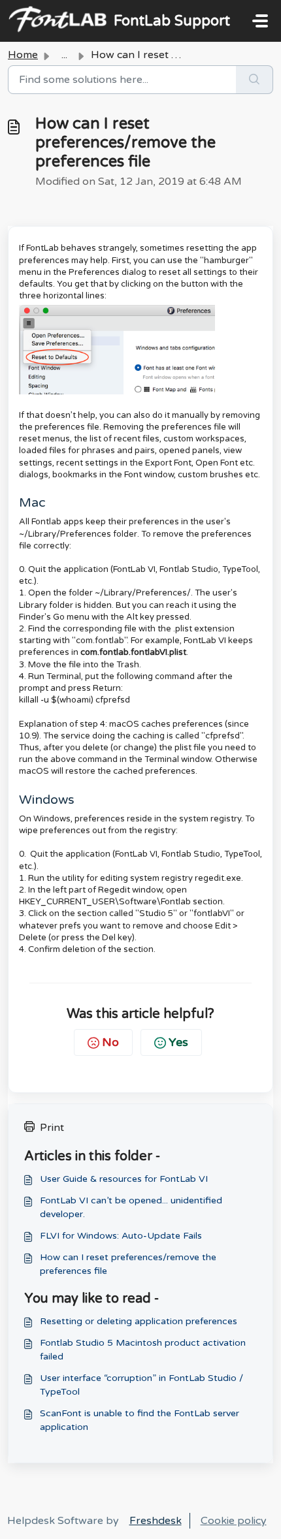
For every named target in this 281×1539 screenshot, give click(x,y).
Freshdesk (155, 1520)
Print (52, 1127)
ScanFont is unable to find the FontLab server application (139, 1420)
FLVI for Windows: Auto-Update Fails (121, 1235)
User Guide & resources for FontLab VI (124, 1178)
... (64, 54)
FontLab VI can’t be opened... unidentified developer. (131, 1207)
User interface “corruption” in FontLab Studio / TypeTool (141, 1384)
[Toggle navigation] (260, 21)
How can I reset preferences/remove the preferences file (128, 1264)
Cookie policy (234, 1520)
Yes (178, 1042)
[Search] (254, 79)
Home (23, 54)
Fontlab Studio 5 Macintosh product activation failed (143, 1349)
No (110, 1042)
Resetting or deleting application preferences (138, 1321)
